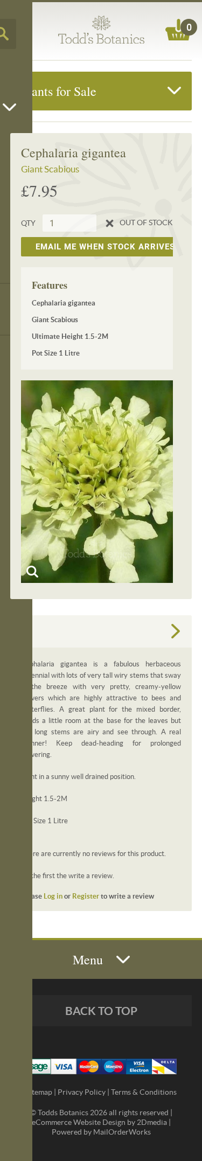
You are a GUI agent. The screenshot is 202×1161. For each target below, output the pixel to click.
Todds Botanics (101, 30)
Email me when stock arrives (105, 247)
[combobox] (62, 223)
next (175, 631)
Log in (53, 896)
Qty (28, 223)
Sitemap (39, 1092)
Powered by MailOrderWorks (101, 1132)
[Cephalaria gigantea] (97, 481)
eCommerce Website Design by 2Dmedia (99, 1122)
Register (85, 896)
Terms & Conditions (144, 1092)
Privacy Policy (82, 1092)
